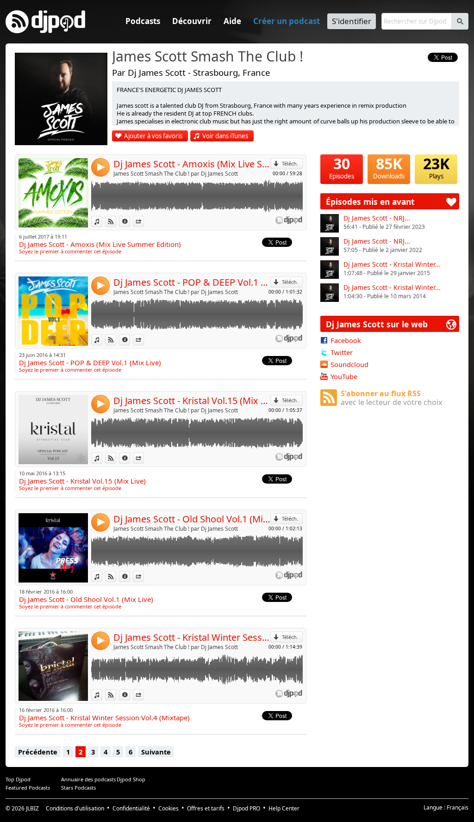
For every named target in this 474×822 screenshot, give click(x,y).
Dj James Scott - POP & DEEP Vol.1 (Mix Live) (191, 282)
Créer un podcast (286, 21)
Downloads (389, 167)
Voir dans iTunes (225, 136)
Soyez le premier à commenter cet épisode (70, 251)
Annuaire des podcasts (88, 779)
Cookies (168, 808)
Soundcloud (349, 364)
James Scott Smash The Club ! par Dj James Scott (175, 174)
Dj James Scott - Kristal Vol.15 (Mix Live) (191, 400)
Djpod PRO (246, 808)
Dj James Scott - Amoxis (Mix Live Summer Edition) (191, 164)
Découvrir (192, 21)
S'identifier (351, 21)
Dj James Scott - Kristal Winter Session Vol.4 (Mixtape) (191, 637)
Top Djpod (18, 779)
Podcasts (142, 21)
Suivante (156, 751)
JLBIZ (32, 808)
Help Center (283, 808)
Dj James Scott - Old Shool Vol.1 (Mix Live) (191, 519)
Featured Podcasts (28, 787)
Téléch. (290, 163)
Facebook (346, 340)
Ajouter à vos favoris (153, 136)
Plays (436, 167)
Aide (232, 21)
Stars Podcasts (78, 787)
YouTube (344, 376)
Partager (143, 221)
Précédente (37, 751)
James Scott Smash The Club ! (207, 57)
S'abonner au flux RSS (391, 397)
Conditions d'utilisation (75, 808)
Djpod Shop (131, 779)
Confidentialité (131, 808)
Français (457, 807)
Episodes (341, 167)
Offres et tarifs (206, 808)
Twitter (342, 352)
